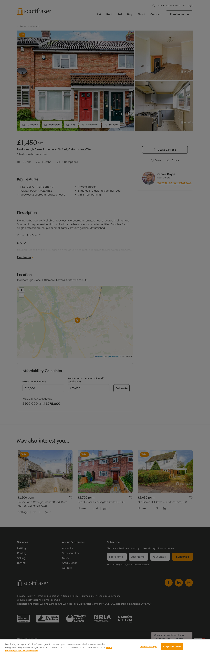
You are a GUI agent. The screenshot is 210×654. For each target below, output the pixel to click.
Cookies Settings (148, 646)
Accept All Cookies (171, 646)
